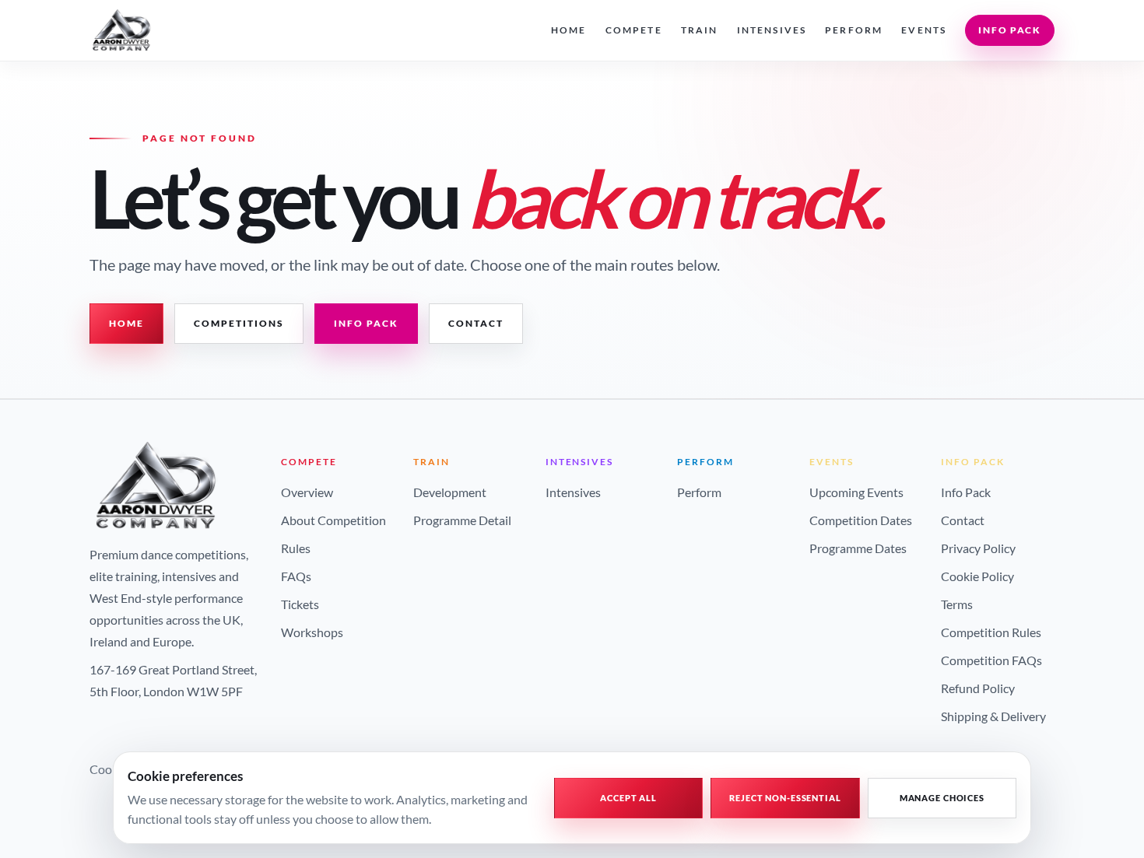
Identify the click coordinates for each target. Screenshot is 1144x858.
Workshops (312, 632)
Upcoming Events (856, 492)
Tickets (300, 604)
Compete (633, 30)
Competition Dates (860, 520)
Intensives (772, 30)
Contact (476, 323)
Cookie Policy (977, 576)
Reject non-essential (784, 798)
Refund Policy (978, 688)
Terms (957, 604)
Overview (307, 492)
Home (569, 30)
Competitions (239, 323)
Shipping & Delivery (993, 716)
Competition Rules (991, 632)
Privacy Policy (978, 548)
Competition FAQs (991, 660)
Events (923, 30)
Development (449, 492)
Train (699, 30)
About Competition (333, 520)
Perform (854, 30)
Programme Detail (462, 520)
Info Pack (1009, 30)
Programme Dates (858, 548)
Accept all (628, 798)
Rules (296, 548)
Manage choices (942, 798)
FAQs (296, 576)
